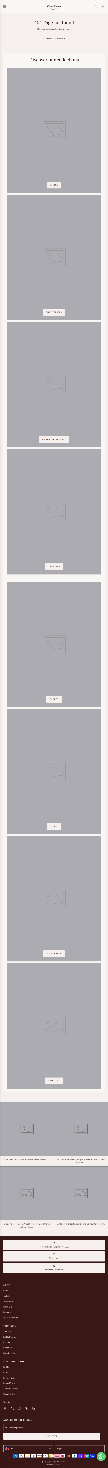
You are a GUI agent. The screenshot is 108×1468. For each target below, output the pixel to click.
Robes (54, 826)
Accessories (54, 953)
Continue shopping (54, 38)
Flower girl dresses (54, 439)
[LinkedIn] (33, 1408)
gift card (54, 1080)
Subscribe (52, 1436)
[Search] (96, 6)
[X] (12, 1408)
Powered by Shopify (54, 1464)
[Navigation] (4, 6)
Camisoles (54, 566)
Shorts (54, 699)
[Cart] (103, 6)
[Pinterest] (26, 1408)
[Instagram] (19, 1408)
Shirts (54, 185)
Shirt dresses (54, 312)
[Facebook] (5, 1408)
